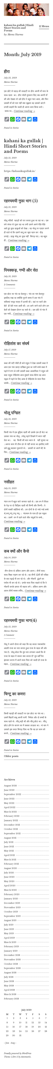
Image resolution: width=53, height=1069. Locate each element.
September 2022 (12, 794)
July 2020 (9, 872)
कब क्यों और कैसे (16, 551)
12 (33, 1022)
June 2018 (9, 981)
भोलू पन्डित (12, 412)
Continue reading (24, 111)
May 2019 (9, 933)
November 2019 (12, 907)
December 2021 (12, 825)
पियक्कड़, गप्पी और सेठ (21, 270)
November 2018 (12, 959)
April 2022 (9, 807)
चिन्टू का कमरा (14, 693)
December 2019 (12, 903)
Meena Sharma (11, 82)
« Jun (6, 1043)
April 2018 (9, 990)
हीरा (7, 71)
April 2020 (9, 885)
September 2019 (12, 916)
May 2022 (9, 803)
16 (14, 1027)
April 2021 (9, 855)
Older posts (11, 756)
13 (39, 1022)
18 (26, 1027)
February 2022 (11, 816)
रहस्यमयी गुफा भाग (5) (21, 200)
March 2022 (10, 812)
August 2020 (10, 868)
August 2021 (10, 838)
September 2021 (12, 833)
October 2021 (11, 829)
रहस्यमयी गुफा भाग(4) (20, 620)
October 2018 (11, 964)
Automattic (26, 1057)
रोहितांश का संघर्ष (16, 343)
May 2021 (9, 851)
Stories (16, 128)
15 (7, 1027)
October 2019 (11, 911)
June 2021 (9, 846)
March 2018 (10, 994)
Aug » (13, 1043)
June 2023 (9, 790)
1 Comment (9, 635)
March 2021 (10, 859)
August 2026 (10, 785)
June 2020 (9, 877)
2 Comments (9, 284)
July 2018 (8, 977)
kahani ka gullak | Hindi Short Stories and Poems (18, 28)
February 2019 (11, 946)
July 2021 (8, 842)
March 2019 (10, 942)
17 (20, 1027)
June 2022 (9, 798)
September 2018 (12, 968)
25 (26, 1031)
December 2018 (12, 955)
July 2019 (8, 925)
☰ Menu (44, 26)
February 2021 (11, 864)
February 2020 (12, 894)
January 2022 (11, 820)
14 (46, 1022)
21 (46, 1027)
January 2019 (11, 951)
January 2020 (11, 898)
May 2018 (9, 985)
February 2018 (11, 998)
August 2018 (10, 972)
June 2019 (9, 929)
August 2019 (10, 920)
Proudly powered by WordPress (17, 1053)
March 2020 (10, 890)
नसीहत (9, 481)
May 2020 (9, 881)
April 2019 (9, 938)
